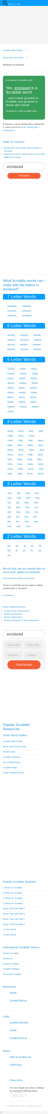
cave (31, 435)
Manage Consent (17, 1094)
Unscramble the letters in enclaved (18, 578)
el (17, 550)
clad (20, 440)
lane (9, 459)
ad (8, 545)
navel (33, 401)
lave (19, 459)
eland (10, 392)
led (35, 516)
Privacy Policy (16, 1080)
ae (17, 545)
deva (21, 449)
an (32, 545)
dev (27, 507)
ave (9, 497)
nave (30, 464)
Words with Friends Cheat (14, 747)
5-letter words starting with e (16, 611)
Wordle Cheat (9, 752)
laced (34, 392)
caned (10, 373)
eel (36, 507)
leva (19, 464)
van (19, 526)
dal (17, 502)
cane (20, 435)
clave (10, 378)
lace (20, 454)
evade (22, 392)
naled (22, 401)
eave (31, 449)
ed (8, 550)
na (39, 550)
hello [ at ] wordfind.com (20, 1057)
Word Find (14, 4)
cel (9, 502)
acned (10, 368)
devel (22, 387)
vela (9, 473)
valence (11, 315)
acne (20, 431)
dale (9, 445)
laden (10, 397)
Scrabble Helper (10, 767)
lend (9, 464)
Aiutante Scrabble (11, 964)
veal (41, 468)
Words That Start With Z (14, 908)
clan (30, 440)
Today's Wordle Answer (13, 773)
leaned (36, 344)
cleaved (26, 306)
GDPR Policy (16, 1065)
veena (22, 406)
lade (30, 454)
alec (31, 431)
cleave (11, 339)
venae (35, 406)
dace (40, 440)
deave (22, 383)
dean (30, 445)
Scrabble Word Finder (13, 741)
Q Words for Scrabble (13, 903)
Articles (13, 993)
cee (37, 497)
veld (19, 473)
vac (9, 526)
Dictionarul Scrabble (12, 974)
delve (10, 387)
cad (19, 497)
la (32, 550)
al (25, 545)
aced (10, 431)
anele (22, 368)
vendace (26, 315)
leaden (24, 344)
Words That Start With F (14, 919)
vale (20, 468)
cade (10, 435)
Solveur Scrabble (11, 953)
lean (39, 459)
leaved (11, 349)
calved (23, 335)
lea (26, 516)
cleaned (11, 306)
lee (9, 521)
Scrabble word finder (19, 1022)
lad (9, 516)
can (28, 497)
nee (36, 521)
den (18, 507)
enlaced (26, 310)
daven (10, 383)
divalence (10, 595)
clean (22, 378)
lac (36, 512)
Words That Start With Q (14, 914)
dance (34, 378)
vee (28, 526)
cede (10, 440)
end (18, 512)
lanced (11, 344)
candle (37, 335)
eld (9, 512)
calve (34, 368)
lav (17, 516)
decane (25, 339)
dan (27, 502)
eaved (33, 387)
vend (40, 473)
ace (9, 493)
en (24, 550)
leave (10, 401)
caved (22, 373)
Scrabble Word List (18, 1000)
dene (10, 449)
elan (42, 449)
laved (33, 397)
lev (17, 521)
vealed (37, 349)
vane (30, 468)
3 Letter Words (9, 935)
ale (18, 493)
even (10, 454)
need (40, 464)
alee (41, 431)
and (27, 493)
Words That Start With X (14, 924)
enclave (11, 310)
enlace (37, 339)
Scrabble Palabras (11, 969)
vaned (10, 406)
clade (35, 373)
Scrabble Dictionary (12, 757)
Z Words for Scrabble (12, 893)
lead (29, 459)
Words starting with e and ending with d (21, 620)
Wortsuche (8, 958)
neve (10, 468)
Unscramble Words (12, 762)
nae (27, 521)
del (9, 507)
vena (30, 473)
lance (22, 397)
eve (27, 512)
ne (8, 555)
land (40, 454)
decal (34, 383)
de (40, 545)
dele (40, 445)
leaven (24, 349)
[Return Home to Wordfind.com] (5, 5)
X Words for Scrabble (12, 898)
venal (10, 411)
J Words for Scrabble (12, 888)
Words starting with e (13, 614)
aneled (11, 335)
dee (36, 502)
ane (37, 493)
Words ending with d (13, 617)
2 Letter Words (9, 929)
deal (19, 445)
